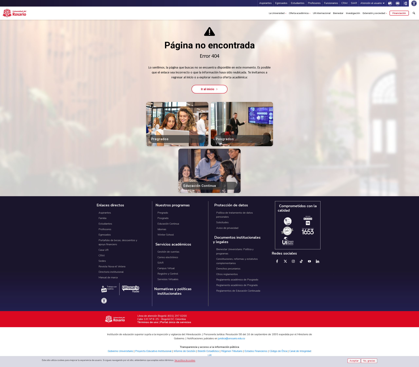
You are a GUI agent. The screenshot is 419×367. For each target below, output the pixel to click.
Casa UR (104, 250)
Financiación (399, 13)
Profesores (314, 3)
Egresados (281, 3)
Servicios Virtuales (167, 279)
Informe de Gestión (184, 351)
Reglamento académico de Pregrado (237, 285)
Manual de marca (108, 277)
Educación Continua (168, 224)
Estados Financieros (256, 351)
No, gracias (369, 361)
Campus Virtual (166, 268)
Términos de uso (147, 322)
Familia (102, 218)
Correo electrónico (167, 257)
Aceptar (354, 361)
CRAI (344, 3)
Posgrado (163, 218)
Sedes (102, 261)
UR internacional (321, 13)
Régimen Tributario (231, 351)
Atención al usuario (371, 3)
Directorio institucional (111, 272)
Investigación (353, 13)
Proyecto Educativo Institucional (153, 351)
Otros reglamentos (227, 274)
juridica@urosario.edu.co (231, 338)
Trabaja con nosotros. (112, 288)
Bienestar (338, 13)
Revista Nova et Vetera (112, 266)
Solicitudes (222, 222)
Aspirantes (265, 3)
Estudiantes (297, 3)
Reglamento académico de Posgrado (237, 279)
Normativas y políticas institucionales (172, 291)
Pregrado (162, 213)
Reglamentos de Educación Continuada (238, 291)
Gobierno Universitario (120, 351)
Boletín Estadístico (208, 351)
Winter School (165, 235)
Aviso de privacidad (227, 228)
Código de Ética (278, 351)
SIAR (354, 3)
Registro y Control (167, 274)
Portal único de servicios (175, 322)
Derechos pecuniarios (228, 268)
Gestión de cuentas (168, 252)
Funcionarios (331, 3)
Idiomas (161, 229)
